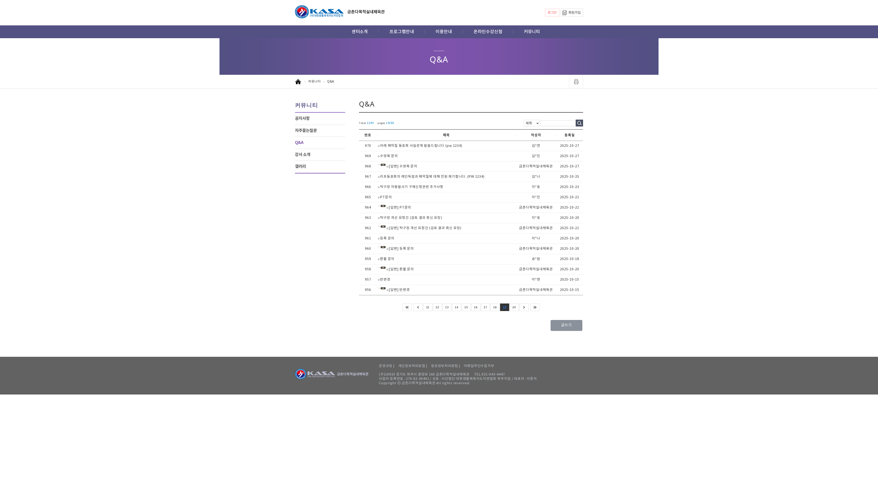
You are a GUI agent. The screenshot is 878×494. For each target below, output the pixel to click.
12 (437, 307)
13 (447, 307)
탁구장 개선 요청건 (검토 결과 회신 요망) (411, 218)
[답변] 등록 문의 (401, 249)
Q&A (299, 142)
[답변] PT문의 (400, 207)
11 (427, 307)
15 (466, 307)
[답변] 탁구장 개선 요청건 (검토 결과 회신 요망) (425, 228)
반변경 (385, 280)
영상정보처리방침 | (445, 366)
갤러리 (300, 166)
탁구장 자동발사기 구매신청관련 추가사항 (411, 187)
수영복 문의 (389, 156)
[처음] (407, 307)
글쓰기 (566, 325)
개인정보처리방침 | (413, 366)
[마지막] (535, 307)
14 (456, 307)
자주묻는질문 (306, 130)
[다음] (524, 307)
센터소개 (360, 31)
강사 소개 (302, 154)
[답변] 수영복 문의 (403, 166)
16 (475, 307)
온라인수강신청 (488, 31)
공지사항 (302, 118)
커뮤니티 (532, 31)
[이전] (418, 307)
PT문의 (386, 197)
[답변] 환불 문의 (401, 269)
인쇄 (576, 82)
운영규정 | (387, 366)
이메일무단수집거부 (479, 366)
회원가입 (574, 13)
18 (495, 307)
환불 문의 (387, 259)
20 (514, 307)
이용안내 (444, 31)
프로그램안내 (401, 31)
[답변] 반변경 (399, 290)
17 (485, 307)
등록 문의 (387, 238)
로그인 (552, 13)
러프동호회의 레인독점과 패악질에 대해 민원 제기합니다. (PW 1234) (432, 177)
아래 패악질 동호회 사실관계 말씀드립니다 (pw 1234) (421, 146)
